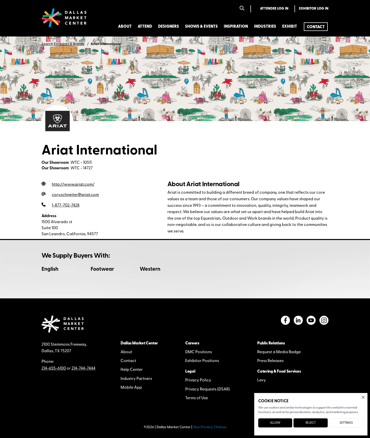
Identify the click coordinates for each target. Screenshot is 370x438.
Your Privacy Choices (210, 427)
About (126, 352)
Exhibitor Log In (313, 9)
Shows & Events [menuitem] (201, 27)
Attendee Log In (274, 9)
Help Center (132, 370)
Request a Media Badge (279, 352)
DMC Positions (198, 352)
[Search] (242, 9)
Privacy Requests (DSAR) (207, 389)
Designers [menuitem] (168, 27)
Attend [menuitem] (145, 27)
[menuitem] (315, 27)
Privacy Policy (198, 380)
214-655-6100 (54, 369)
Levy (261, 380)
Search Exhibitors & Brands (63, 44)
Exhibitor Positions (202, 361)
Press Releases (270, 361)
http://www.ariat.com (73, 185)
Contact (128, 361)
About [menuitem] (125, 27)
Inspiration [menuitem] (236, 27)
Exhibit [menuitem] (289, 27)
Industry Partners (136, 379)
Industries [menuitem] (265, 27)
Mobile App (131, 388)
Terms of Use (196, 398)
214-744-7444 (83, 369)
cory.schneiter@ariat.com (75, 195)
